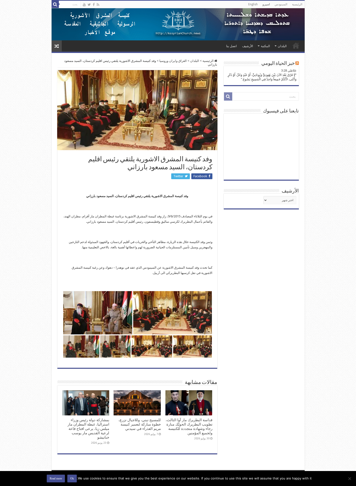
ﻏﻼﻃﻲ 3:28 (288, 70)
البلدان (282, 46)
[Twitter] (89, 4)
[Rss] (98, 4)
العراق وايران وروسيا (173, 61)
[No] (350, 478)
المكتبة (265, 46)
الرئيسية (297, 4)
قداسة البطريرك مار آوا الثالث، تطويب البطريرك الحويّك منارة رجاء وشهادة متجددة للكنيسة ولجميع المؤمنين (189, 426)
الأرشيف (247, 46)
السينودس (281, 4)
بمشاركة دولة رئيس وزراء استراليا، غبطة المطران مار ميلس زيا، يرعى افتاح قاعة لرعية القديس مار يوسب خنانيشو (88, 429)
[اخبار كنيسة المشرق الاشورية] (178, 24)
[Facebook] (93, 4)
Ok (72, 478)
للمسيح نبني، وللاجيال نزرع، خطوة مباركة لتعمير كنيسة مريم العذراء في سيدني (139, 424)
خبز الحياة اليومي (278, 63)
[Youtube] (84, 4)
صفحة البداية (296, 45)
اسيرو (266, 4)
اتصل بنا (231, 46)
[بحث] (55, 4)
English (253, 4)
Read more (56, 478)
